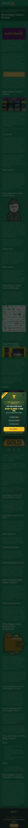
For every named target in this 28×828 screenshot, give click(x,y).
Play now (13, 429)
